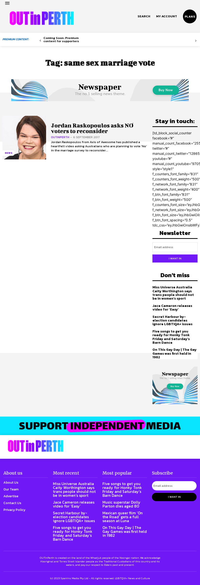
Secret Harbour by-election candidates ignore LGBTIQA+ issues (172, 320)
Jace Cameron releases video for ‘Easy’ (172, 307)
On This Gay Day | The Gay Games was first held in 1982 (174, 353)
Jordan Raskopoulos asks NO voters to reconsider (92, 128)
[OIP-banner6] (100, 426)
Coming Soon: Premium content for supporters (61, 39)
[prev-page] (40, 41)
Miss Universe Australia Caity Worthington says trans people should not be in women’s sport (173, 293)
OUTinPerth (60, 137)
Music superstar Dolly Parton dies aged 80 (121, 504)
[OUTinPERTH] (41, 18)
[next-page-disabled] (196, 41)
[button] (144, 16)
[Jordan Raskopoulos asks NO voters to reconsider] (24, 137)
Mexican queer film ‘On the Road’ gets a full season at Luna (122, 517)
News (8, 153)
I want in (175, 258)
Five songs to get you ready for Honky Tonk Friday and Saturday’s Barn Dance (171, 337)
